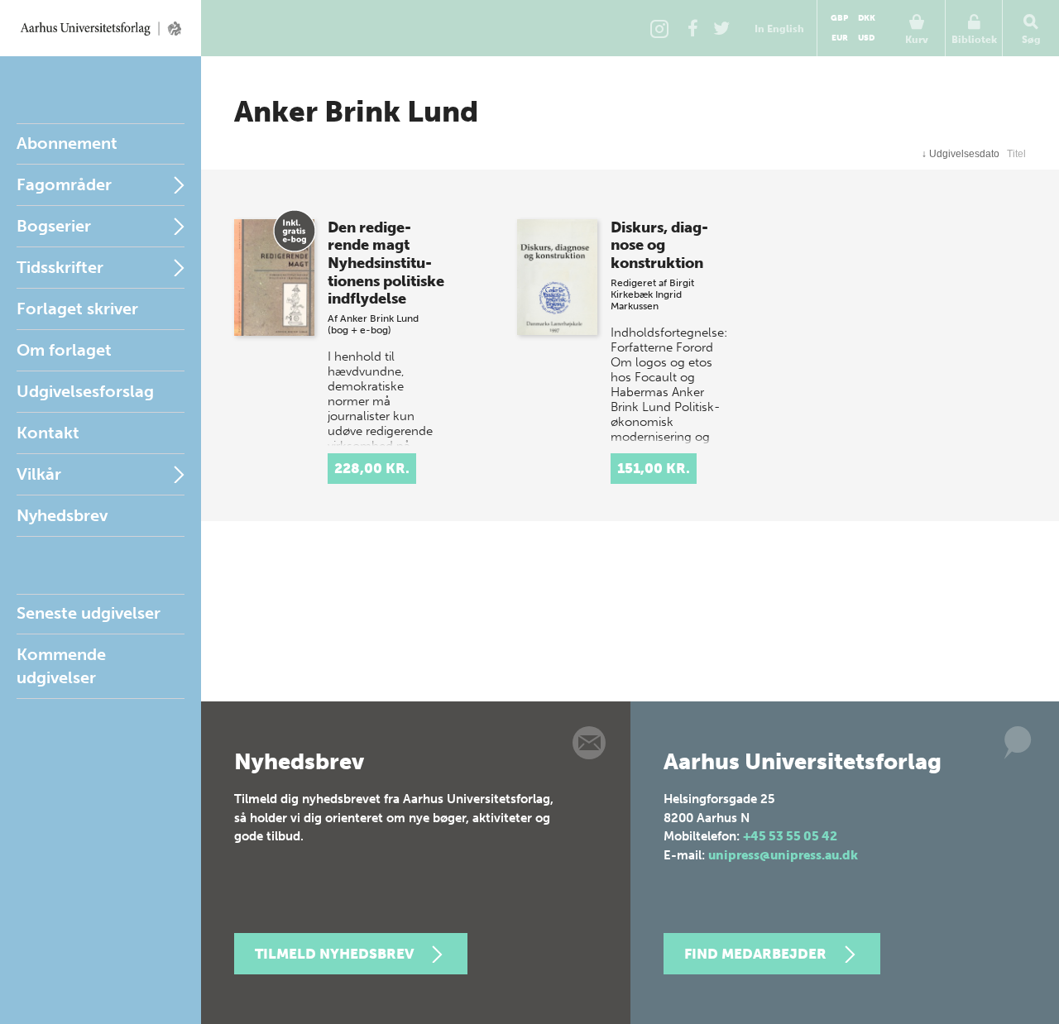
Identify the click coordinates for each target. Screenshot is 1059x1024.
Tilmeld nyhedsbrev (334, 953)
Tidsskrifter (60, 267)
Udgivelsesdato (960, 154)
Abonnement (67, 143)
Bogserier (54, 226)
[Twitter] (721, 28)
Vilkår (39, 474)
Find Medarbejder (755, 953)
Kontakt (48, 433)
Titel (1016, 154)
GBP (839, 18)
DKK (866, 18)
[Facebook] (692, 28)
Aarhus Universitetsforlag (100, 28)
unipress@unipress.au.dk (783, 855)
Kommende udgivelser (61, 665)
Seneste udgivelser (89, 613)
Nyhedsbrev (62, 515)
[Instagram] (659, 28)
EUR (839, 38)
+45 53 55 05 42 (790, 836)
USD (866, 38)
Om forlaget (64, 350)
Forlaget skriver (77, 308)
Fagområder (64, 184)
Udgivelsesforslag (85, 391)
